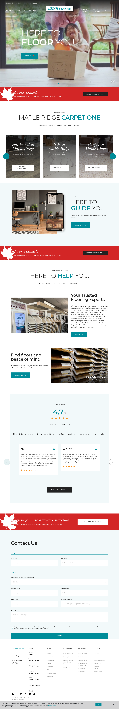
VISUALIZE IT (78, 225)
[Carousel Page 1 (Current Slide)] (58, 83)
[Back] (7, 48)
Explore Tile (57, 167)
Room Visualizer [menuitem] (68, 654)
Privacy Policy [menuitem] (98, 672)
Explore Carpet (94, 167)
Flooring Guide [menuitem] (82, 660)
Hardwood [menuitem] (50, 660)
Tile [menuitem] (48, 670)
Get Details (18, 375)
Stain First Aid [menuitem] (82, 657)
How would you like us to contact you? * (23, 577)
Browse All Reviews (58, 489)
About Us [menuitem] (96, 654)
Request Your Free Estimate (91, 522)
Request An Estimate (97, 10)
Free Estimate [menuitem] (51, 673)
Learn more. (52, 706)
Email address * (65, 588)
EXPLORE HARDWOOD (21, 167)
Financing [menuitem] (50, 676)
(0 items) (112, 10)
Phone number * (16, 588)
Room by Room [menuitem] (98, 657)
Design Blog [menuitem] (66, 667)
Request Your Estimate (94, 94)
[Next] (112, 48)
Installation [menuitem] (81, 672)
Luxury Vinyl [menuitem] (51, 657)
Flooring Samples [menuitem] (68, 657)
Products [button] (10, 10)
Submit (59, 636)
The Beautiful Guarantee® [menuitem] (82, 664)
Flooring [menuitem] (49, 654)
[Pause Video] (113, 81)
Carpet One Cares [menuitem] (99, 660)
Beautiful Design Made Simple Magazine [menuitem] (68, 662)
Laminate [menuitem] (50, 666)
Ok (98, 705)
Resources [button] (21, 10)
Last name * (64, 558)
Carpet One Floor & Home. (25, 698)
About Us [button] (32, 10)
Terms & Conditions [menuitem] (97, 667)
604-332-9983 (34, 3)
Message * (14, 610)
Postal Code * (15, 599)
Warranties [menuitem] (81, 668)
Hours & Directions (84, 10)
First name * (14, 558)
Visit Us (77, 334)
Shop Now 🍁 (29, 56)
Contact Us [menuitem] (97, 663)
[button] (106, 11)
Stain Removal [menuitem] (82, 654)
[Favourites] (109, 11)
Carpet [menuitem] (49, 663)
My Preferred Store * (67, 599)
